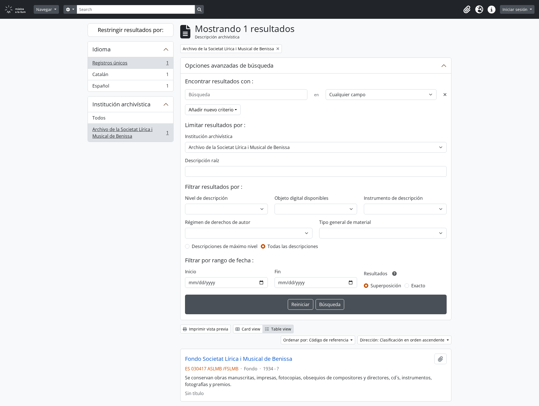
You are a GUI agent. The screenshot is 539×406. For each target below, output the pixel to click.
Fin (278, 272)
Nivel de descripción (206, 198)
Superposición (386, 286)
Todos (99, 118)
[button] (467, 9)
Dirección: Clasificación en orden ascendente (403, 340)
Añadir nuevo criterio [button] (211, 110)
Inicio (190, 272)
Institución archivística (121, 104)
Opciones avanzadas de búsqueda (229, 65)
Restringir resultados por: (130, 30)
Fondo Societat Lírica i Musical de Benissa (238, 358)
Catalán (130, 75)
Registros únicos (130, 64)
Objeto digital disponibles (301, 198)
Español (130, 87)
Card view (250, 329)
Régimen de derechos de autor (217, 222)
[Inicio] (18, 9)
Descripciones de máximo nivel (224, 246)
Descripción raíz (202, 160)
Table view (280, 329)
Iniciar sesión (516, 9)
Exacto (418, 286)
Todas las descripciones (293, 246)
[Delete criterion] (445, 94)
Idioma (101, 49)
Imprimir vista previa (208, 329)
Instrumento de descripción (393, 198)
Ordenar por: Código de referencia (316, 340)
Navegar (44, 9)
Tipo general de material (345, 222)
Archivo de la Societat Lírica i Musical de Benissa (130, 132)
